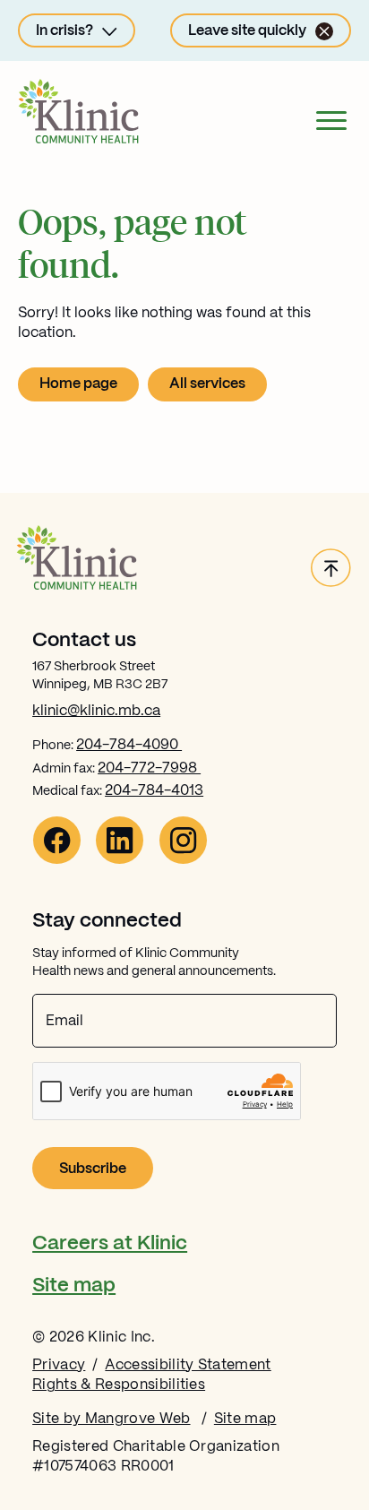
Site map (74, 1285)
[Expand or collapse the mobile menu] (331, 124)
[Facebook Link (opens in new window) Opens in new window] (57, 860)
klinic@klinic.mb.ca (96, 711)
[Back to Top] (331, 569)
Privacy (58, 1365)
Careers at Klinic (109, 1243)
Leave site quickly (247, 31)
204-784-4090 (129, 745)
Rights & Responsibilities (118, 1385)
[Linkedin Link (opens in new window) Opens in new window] (119, 860)
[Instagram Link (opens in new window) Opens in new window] (183, 860)
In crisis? (64, 31)
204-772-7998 (149, 768)
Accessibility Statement (187, 1365)
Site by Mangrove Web (111, 1419)
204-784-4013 (154, 791)
